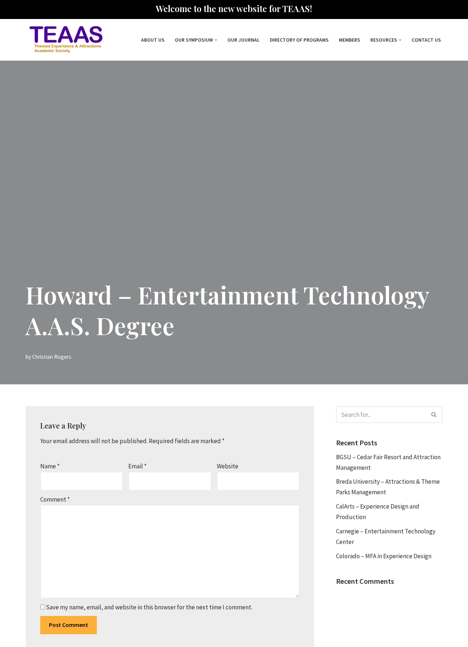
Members (349, 40)
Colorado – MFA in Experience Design (383, 556)
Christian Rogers (51, 356)
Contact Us (426, 40)
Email (137, 466)
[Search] (434, 414)
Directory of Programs (299, 40)
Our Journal (243, 40)
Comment (55, 499)
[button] (216, 40)
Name (50, 466)
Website (227, 466)
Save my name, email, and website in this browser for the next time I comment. (149, 607)
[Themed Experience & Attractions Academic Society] (64, 40)
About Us (153, 40)
